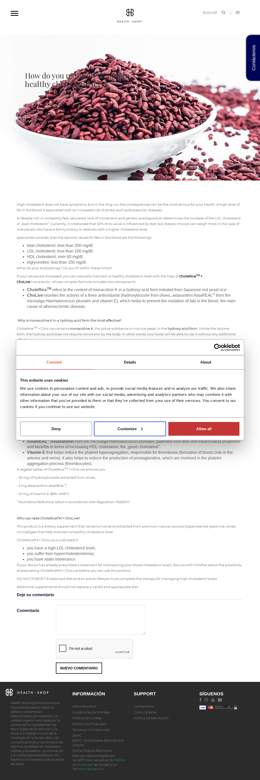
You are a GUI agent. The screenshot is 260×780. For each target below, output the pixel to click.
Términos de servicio (88, 769)
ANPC (77, 736)
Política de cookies (87, 718)
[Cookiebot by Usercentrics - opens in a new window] (218, 347)
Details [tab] (130, 362)
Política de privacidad (89, 724)
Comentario (28, 610)
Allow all (204, 428)
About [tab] (206, 362)
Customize (127, 428)
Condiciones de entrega (90, 712)
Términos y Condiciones (90, 730)
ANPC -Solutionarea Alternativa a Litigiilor (98, 743)
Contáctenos (144, 706)
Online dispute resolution (92, 751)
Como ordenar (145, 712)
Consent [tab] (54, 362)
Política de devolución (151, 718)
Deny (56, 428)
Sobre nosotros (84, 706)
